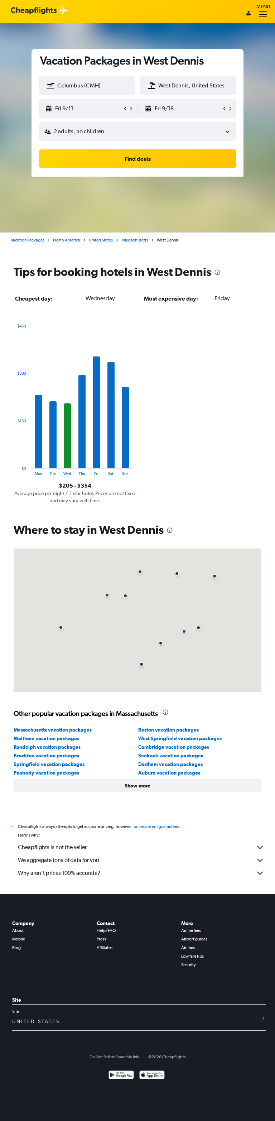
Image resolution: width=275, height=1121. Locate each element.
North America (66, 240)
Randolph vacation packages (47, 747)
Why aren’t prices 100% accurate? (59, 873)
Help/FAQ (106, 930)
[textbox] (87, 85)
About (18, 930)
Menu (263, 6)
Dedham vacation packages (170, 764)
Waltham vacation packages (46, 738)
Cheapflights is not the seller (52, 847)
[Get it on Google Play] (121, 1076)
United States (101, 240)
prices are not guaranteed (156, 826)
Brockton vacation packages (46, 755)
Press (101, 939)
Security (188, 964)
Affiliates (104, 947)
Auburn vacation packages (169, 773)
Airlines (188, 947)
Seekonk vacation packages (170, 755)
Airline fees (191, 930)
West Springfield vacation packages (180, 738)
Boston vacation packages (168, 730)
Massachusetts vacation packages (53, 730)
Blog (16, 947)
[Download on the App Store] (152, 1076)
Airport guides (194, 939)
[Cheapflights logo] (34, 11)
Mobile (18, 939)
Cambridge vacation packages (173, 747)
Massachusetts (134, 240)
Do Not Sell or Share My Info (115, 1056)
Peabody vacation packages (46, 773)
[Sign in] (248, 14)
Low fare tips (192, 956)
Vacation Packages (27, 240)
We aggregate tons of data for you (58, 860)
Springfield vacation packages (49, 764)
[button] (50, 85)
